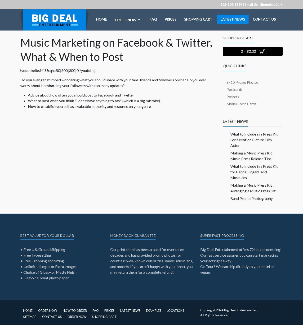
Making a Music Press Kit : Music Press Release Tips (252, 156)
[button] (128, 20)
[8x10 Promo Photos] (54, 12)
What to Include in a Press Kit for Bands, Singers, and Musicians (254, 172)
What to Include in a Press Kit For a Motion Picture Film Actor (254, 140)
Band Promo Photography (251, 198)
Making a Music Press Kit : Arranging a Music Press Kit (253, 188)
